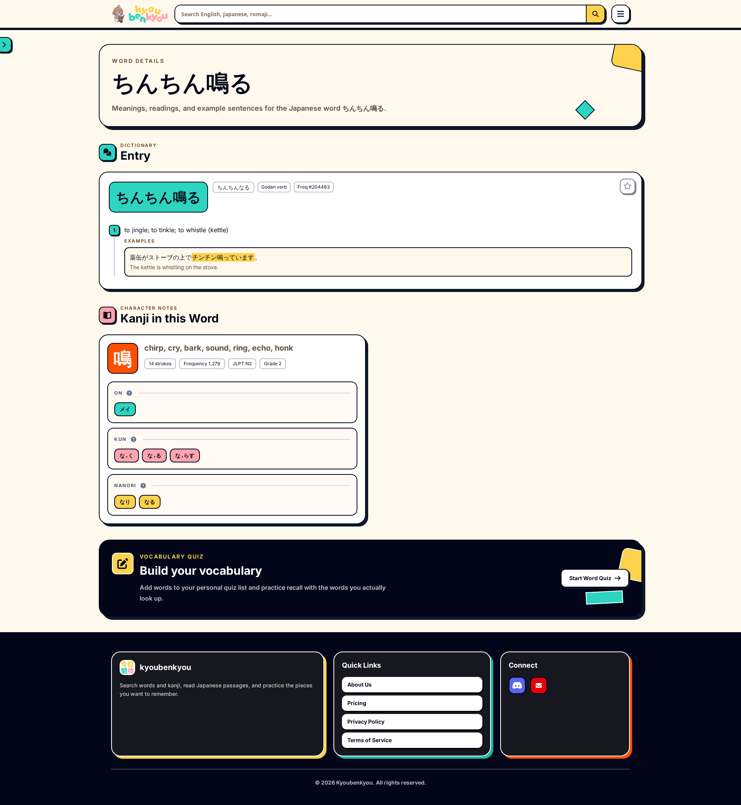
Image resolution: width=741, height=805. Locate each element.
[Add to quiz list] (627, 186)
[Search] (595, 13)
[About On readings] (129, 393)
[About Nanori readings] (143, 485)
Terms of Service (369, 740)
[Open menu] (620, 14)
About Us (359, 684)
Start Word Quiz (590, 578)
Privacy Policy (365, 721)
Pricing (356, 703)
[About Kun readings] (133, 439)
